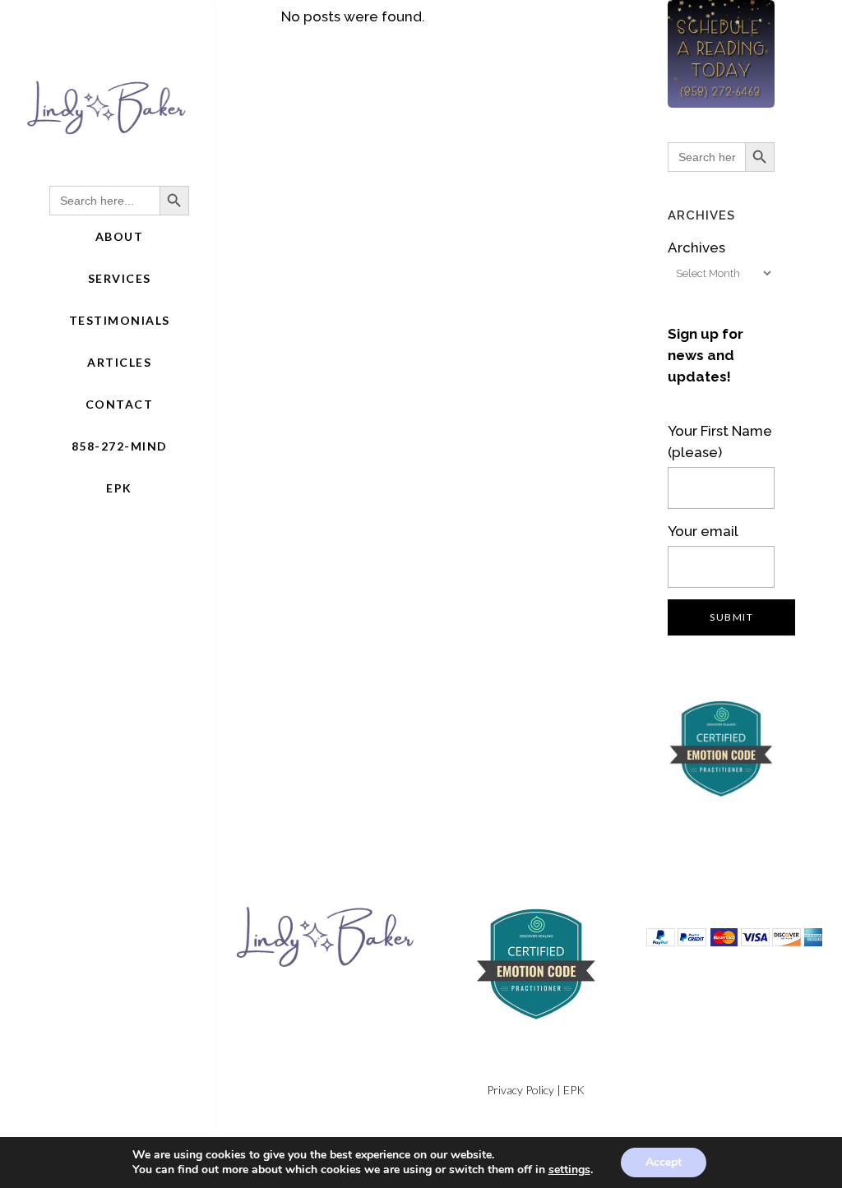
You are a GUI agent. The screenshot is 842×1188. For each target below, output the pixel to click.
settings (569, 1170)
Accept (663, 1162)
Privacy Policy (520, 1090)
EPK (574, 1090)
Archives (696, 247)
